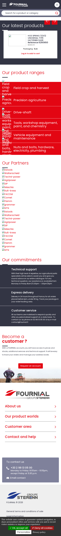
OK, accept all (19, 528)
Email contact (18, 477)
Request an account (30, 365)
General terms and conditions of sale (24, 511)
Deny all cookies (43, 528)
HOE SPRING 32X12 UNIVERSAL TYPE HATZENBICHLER (37, 38)
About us (13, 406)
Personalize (23, 532)
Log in (23, 53)
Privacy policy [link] (39, 532)
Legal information (15, 516)
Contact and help (20, 436)
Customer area (18, 426)
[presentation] (47, 21)
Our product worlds (22, 416)
